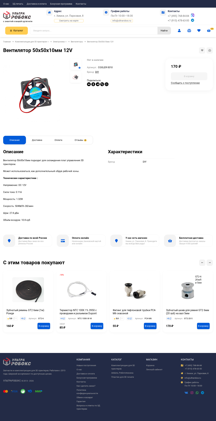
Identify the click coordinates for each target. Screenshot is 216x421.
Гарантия (81, 401)
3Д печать (17, 4)
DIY (97, 72)
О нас (6, 4)
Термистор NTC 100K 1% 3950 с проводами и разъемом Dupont (78, 312)
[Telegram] (98, 84)
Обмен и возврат (85, 397)
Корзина (150, 365)
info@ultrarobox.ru (121, 20)
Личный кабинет (154, 369)
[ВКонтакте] (89, 84)
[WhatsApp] (106, 84)
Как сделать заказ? (86, 386)
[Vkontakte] (186, 393)
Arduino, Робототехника (122, 373)
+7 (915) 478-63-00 (178, 20)
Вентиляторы (77, 42)
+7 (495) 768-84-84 (178, 15)
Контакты (81, 4)
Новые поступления (86, 365)
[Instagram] (192, 393)
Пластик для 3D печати (122, 377)
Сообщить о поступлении (185, 83)
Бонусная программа (61, 4)
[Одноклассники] (93, 84)
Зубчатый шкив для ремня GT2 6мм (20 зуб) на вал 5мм (187, 312)
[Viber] (102, 84)
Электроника (59, 42)
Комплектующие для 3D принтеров (31, 42)
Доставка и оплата (37, 4)
